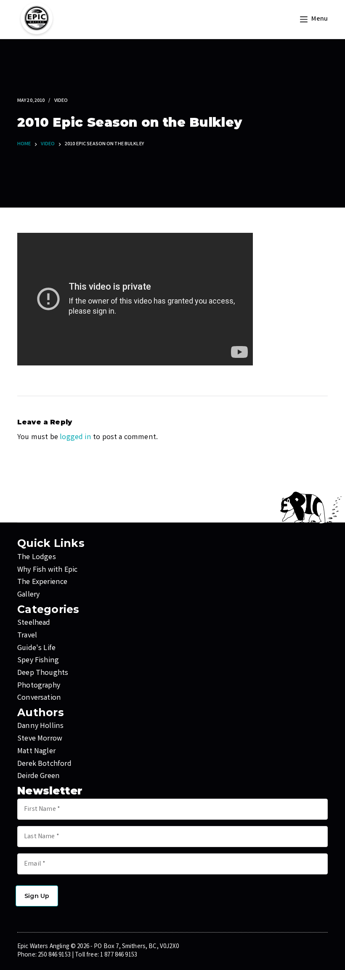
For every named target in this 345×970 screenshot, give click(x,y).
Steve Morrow (39, 738)
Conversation (39, 698)
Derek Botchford (44, 764)
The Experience (42, 582)
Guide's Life (36, 648)
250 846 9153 (54, 955)
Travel (27, 635)
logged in (75, 437)
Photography (38, 685)
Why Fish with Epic (47, 570)
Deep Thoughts (42, 673)
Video (61, 100)
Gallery (28, 594)
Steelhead (33, 623)
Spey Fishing (38, 660)
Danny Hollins (40, 726)
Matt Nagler (36, 751)
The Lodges (36, 557)
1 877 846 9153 (118, 955)
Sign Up (36, 896)
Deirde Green (38, 776)
